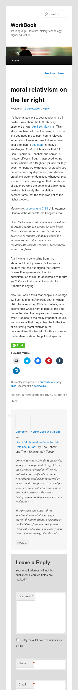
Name (26, 663)
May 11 (48, 126)
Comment (26, 596)
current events (49, 382)
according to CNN (37, 208)
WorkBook (23, 24)
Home (15, 60)
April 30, (38, 126)
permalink (40, 386)
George (20, 431)
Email (26, 684)
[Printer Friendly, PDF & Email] (18, 347)
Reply (22, 542)
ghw (46, 108)
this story (38, 144)
